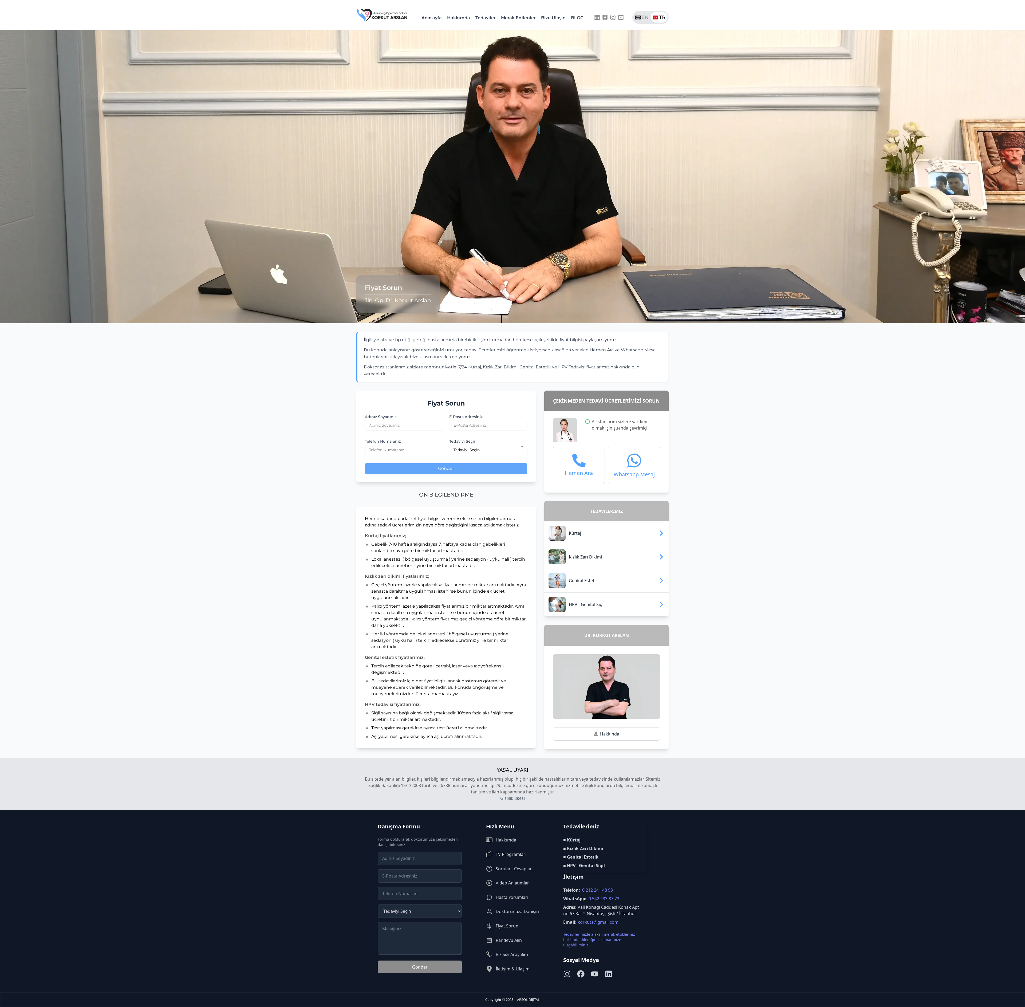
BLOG (577, 17)
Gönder (446, 468)
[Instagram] (613, 17)
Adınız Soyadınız (380, 416)
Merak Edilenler (518, 17)
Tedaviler (485, 17)
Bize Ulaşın (553, 17)
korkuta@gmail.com (598, 922)
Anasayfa (431, 17)
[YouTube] (621, 17)
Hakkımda (458, 17)
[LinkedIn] (597, 17)
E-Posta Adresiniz (466, 416)
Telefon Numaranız (383, 441)
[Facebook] (605, 17)
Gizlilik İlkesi (512, 798)
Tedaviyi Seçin (462, 441)
